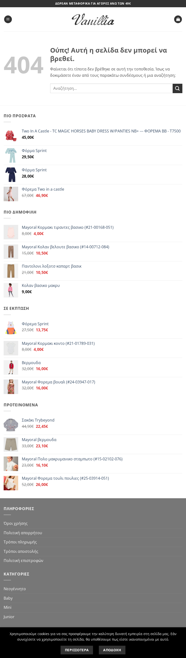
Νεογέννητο (15, 588)
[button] (8, 19)
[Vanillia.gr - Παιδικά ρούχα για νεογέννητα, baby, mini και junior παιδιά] (93, 19)
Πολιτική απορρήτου (23, 532)
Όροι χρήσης (16, 523)
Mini (7, 607)
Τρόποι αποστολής (21, 551)
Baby (8, 598)
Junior (9, 616)
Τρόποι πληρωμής (20, 542)
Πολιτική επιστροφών (23, 560)
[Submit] (177, 88)
